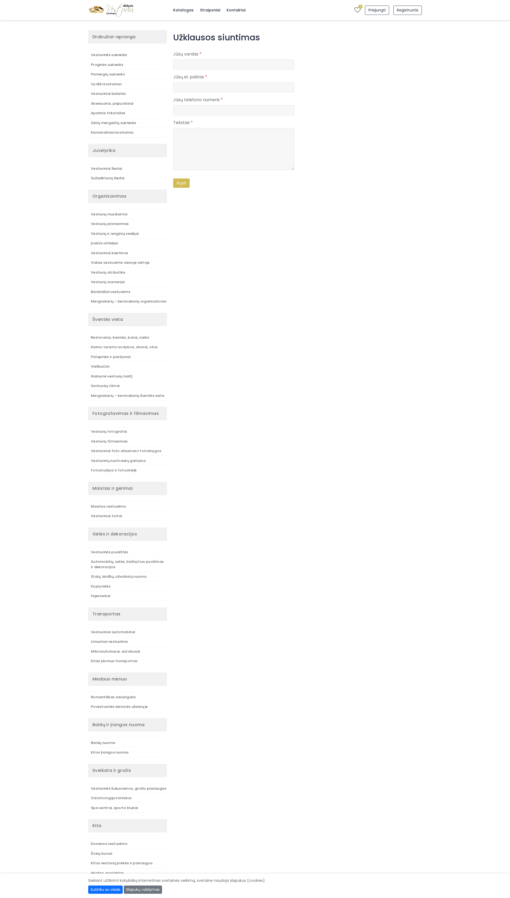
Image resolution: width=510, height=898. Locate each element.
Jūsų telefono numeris (198, 100)
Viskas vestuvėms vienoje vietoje (120, 262)
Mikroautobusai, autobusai (115, 651)
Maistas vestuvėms (108, 506)
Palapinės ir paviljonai (111, 356)
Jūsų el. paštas (190, 77)
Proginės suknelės (107, 64)
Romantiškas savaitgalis (113, 697)
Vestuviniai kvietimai (109, 253)
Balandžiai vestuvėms (110, 291)
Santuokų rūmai (105, 385)
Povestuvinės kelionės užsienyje (119, 706)
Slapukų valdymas (143, 889)
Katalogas (183, 10)
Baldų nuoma (103, 742)
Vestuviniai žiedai (106, 168)
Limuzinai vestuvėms (109, 641)
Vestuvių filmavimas (109, 441)
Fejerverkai (100, 595)
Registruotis (407, 10)
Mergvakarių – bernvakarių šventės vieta (127, 395)
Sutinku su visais (105, 889)
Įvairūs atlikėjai (104, 243)
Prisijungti (377, 10)
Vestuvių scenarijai (108, 281)
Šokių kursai (101, 853)
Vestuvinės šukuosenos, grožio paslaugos (129, 788)
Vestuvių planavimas (110, 223)
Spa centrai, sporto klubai (114, 807)
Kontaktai (236, 10)
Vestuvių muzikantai (109, 214)
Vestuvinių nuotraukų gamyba (118, 460)
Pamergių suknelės (108, 74)
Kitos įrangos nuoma (110, 752)
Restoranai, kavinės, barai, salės (120, 337)
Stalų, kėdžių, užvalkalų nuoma (118, 576)
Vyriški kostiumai (106, 84)
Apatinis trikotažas (108, 113)
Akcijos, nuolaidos (107, 872)
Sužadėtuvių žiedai (107, 178)
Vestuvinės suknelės (109, 54)
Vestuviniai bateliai (108, 93)
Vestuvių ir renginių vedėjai (115, 233)
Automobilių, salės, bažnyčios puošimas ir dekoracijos (127, 564)
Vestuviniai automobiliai (113, 632)
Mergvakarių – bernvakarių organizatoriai (128, 301)
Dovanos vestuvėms (109, 843)
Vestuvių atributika (108, 272)
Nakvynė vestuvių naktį (112, 376)
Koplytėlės (100, 586)
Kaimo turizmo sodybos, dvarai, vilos (124, 347)
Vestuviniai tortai (106, 515)
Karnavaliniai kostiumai (112, 132)
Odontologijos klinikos (111, 798)
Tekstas (183, 123)
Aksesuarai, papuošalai (112, 103)
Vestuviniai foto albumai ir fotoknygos (126, 450)
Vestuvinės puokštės (109, 552)
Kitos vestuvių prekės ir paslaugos (121, 863)
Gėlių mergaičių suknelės (113, 122)
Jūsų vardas (187, 54)
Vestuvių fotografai (109, 431)
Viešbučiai (100, 366)
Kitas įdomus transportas (114, 660)
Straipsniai (210, 10)
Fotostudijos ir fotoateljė (114, 470)
